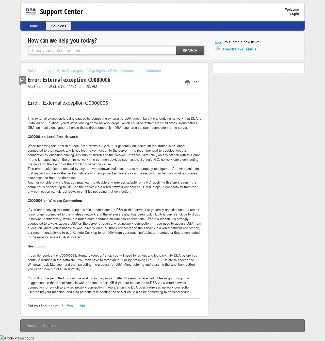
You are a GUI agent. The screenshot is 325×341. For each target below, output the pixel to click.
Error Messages (70, 70)
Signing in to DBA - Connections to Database (125, 70)
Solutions (58, 25)
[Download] (153, 105)
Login (219, 42)
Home (33, 25)
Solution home (40, 70)
